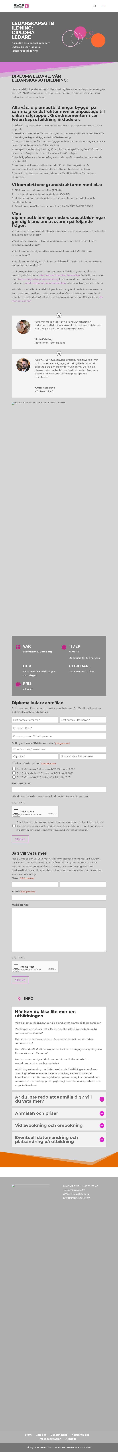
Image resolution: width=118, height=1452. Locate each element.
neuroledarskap (56, 283)
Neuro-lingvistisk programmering (38, 279)
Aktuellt (70, 1438)
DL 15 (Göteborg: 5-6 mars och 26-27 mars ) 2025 (46, 769)
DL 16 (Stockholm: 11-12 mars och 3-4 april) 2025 (45, 773)
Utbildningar (59, 1434)
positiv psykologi (35, 283)
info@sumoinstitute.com (76, 1197)
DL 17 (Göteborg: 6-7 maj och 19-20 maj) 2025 (43, 777)
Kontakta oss (80, 1434)
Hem (28, 1434)
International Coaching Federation (59, 275)
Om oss (41, 1434)
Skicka (20, 839)
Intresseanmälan (50, 1438)
